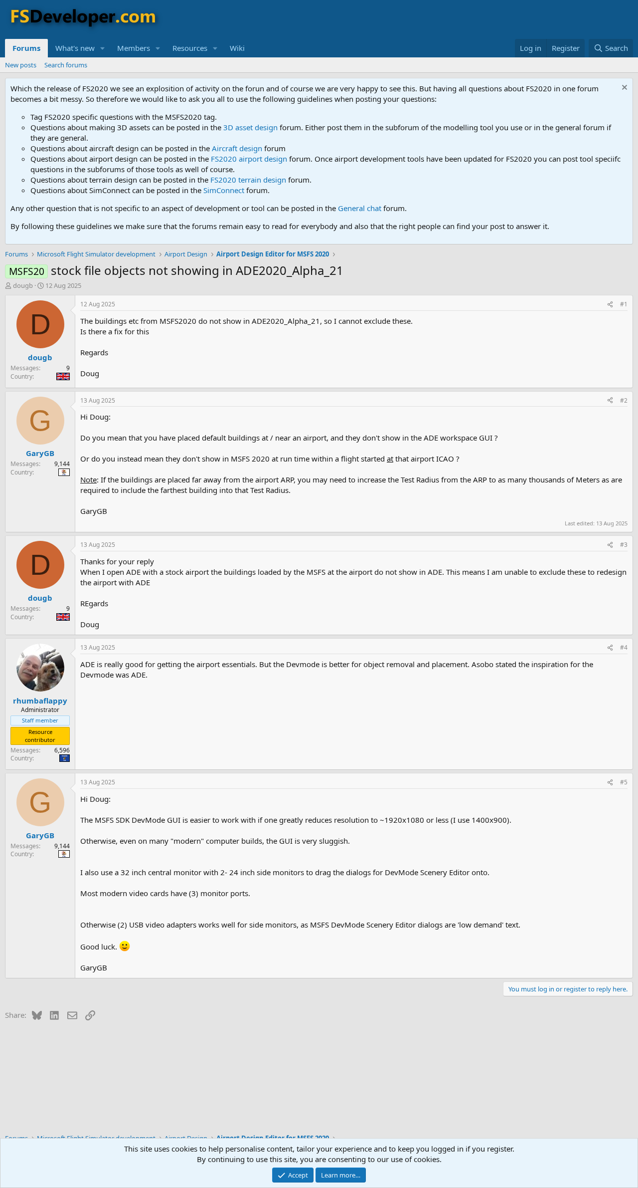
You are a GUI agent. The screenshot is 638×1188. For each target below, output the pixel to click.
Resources (189, 48)
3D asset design (250, 127)
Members (133, 48)
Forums (26, 48)
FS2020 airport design (249, 159)
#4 (624, 647)
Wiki (237, 48)
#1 (624, 304)
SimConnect (223, 190)
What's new (75, 48)
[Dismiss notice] (623, 88)
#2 (624, 400)
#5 (624, 782)
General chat (359, 208)
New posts (20, 64)
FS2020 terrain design (248, 180)
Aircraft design (237, 148)
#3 (624, 544)
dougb (23, 285)
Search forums (65, 64)
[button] (103, 48)
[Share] (610, 304)
